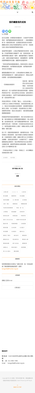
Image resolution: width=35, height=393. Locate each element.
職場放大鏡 (25, 239)
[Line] (9, 31)
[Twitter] (6, 31)
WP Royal (29, 380)
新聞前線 (15, 215)
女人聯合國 (16, 200)
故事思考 (22, 211)
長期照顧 (23, 247)
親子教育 (12, 157)
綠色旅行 (16, 235)
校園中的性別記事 (21, 219)
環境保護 (5, 227)
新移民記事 (6, 215)
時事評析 (23, 215)
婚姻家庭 (15, 204)
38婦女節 (5, 192)
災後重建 (23, 223)
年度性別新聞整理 (8, 207)
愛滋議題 (13, 211)
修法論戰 (5, 196)
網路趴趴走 (6, 239)
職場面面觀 (6, 243)
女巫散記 (24, 200)
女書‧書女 (6, 204)
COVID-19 (15, 192)
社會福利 (13, 231)
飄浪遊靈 (16, 251)
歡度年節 (5, 223)
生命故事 (13, 227)
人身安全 (23, 192)
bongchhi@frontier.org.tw (10, 269)
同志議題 (22, 196)
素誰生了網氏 (6, 235)
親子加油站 (16, 243)
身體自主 (5, 247)
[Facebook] (3, 31)
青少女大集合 (6, 251)
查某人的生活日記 (8, 219)
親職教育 (24, 243)
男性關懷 (5, 231)
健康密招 (13, 196)
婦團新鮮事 (24, 204)
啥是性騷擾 (6, 200)
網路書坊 (24, 235)
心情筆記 (5, 211)
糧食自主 (22, 231)
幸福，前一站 (20, 207)
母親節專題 (14, 223)
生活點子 (22, 227)
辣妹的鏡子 (14, 247)
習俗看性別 (16, 239)
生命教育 (5, 157)
